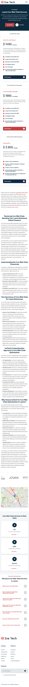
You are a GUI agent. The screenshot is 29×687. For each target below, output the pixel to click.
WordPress (13, 654)
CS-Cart (12, 658)
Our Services (9, 24)
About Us (3, 649)
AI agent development (15, 660)
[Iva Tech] (8, 2)
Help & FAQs (3, 656)
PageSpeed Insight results (21, 192)
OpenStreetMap (20, 506)
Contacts (3, 660)
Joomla (12, 656)
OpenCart (13, 651)
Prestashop (13, 649)
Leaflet (14, 506)
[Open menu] (26, 2)
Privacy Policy (4, 654)
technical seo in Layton (12, 207)
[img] (14, 497)
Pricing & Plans (4, 651)
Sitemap (2, 658)
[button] (14, 495)
